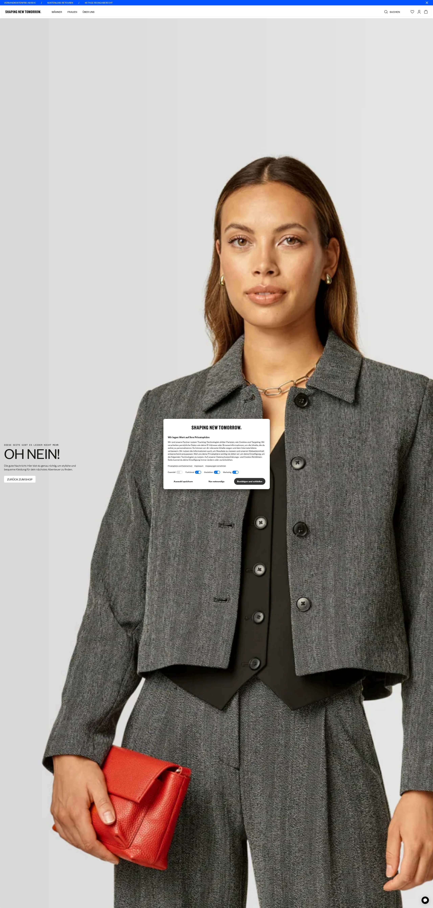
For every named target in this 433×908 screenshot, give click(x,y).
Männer (57, 11)
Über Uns (88, 11)
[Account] (419, 12)
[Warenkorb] (426, 12)
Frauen (72, 11)
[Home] (23, 11)
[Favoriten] (412, 12)
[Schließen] (427, 3)
